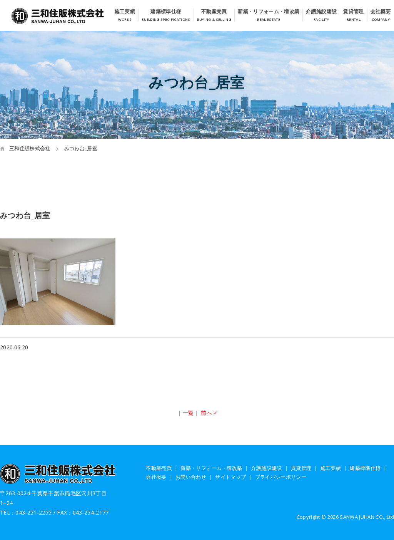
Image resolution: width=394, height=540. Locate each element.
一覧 (188, 412)
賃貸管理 (353, 12)
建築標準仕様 (165, 12)
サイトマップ (230, 476)
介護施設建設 (321, 12)
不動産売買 (214, 12)
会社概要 (381, 12)
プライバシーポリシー (280, 476)
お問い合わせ (190, 476)
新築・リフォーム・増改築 (268, 12)
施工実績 (125, 12)
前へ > (209, 412)
